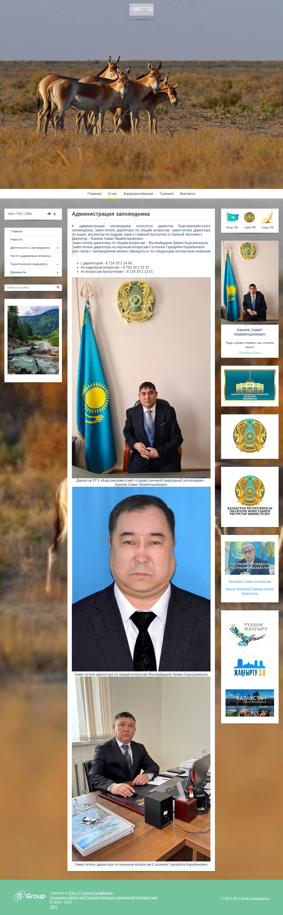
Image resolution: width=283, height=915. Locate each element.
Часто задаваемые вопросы (30, 256)
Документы (18, 272)
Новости (16, 239)
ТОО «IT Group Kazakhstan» (90, 893)
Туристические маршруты (29, 264)
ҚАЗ (11, 213)
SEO (53, 907)
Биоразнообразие (138, 194)
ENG (28, 213)
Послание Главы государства (250, 581)
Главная (94, 194)
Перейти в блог (250, 352)
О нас (112, 194)
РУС (20, 213)
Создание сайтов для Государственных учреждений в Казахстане (104, 898)
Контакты (187, 194)
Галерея (167, 194)
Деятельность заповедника (30, 247)
